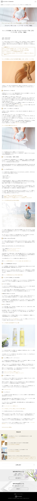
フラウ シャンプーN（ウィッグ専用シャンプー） (12, 371)
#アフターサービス (5, 427)
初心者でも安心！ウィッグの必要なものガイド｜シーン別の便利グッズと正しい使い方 (18, 197)
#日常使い (10, 427)
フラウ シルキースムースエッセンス (13, 250)
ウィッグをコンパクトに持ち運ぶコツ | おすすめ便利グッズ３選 (18, 449)
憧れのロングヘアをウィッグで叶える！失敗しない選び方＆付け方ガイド (19, 455)
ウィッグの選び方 (27, 458)
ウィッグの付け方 (22, 458)
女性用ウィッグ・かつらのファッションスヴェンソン (9, 4)
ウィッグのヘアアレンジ (17, 458)
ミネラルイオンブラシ (7, 389)
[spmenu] (35, 1)
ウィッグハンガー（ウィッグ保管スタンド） (11, 405)
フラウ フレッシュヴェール (11, 249)
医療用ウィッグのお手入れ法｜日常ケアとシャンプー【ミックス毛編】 (15, 196)
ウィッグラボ (20, 4)
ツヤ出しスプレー (18, 122)
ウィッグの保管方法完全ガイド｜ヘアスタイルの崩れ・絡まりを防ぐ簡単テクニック (17, 260)
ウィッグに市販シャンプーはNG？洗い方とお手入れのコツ (13, 195)
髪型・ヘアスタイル (33, 458)
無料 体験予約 (18, 478)
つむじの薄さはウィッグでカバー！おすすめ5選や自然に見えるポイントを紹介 (20, 436)
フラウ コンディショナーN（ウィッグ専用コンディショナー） (14, 372)
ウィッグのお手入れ (11, 437)
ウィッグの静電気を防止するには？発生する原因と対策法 (13, 274)
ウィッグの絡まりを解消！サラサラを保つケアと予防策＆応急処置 (18, 442)
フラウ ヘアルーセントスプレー (15, 248)
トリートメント (17, 104)
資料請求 (18, 488)
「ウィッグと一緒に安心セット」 (15, 318)
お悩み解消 (17, 444)
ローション (22, 104)
